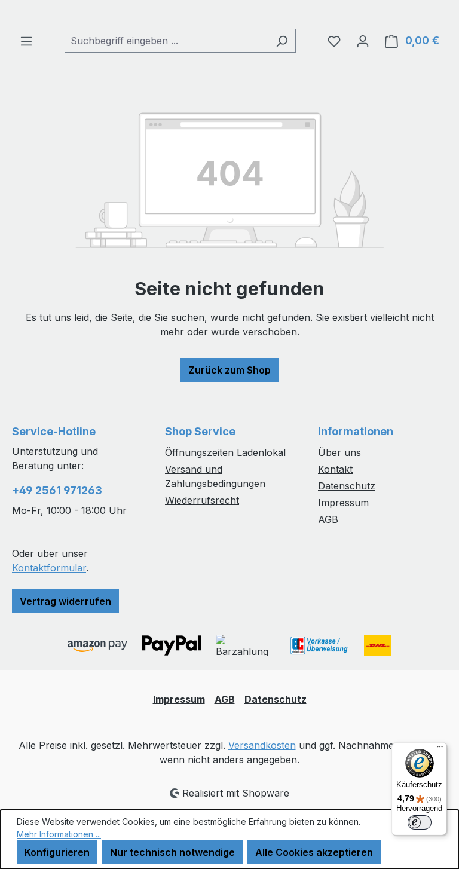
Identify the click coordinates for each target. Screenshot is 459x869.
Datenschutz (346, 486)
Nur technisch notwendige (172, 852)
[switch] (420, 822)
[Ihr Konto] (362, 41)
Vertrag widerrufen (65, 601)
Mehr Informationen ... (59, 834)
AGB (328, 519)
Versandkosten (262, 745)
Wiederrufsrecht (202, 500)
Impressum (343, 503)
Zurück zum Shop (229, 370)
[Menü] (26, 41)
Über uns (339, 452)
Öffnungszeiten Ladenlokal (225, 452)
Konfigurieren (57, 852)
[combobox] (166, 41)
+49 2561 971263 (57, 490)
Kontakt (335, 469)
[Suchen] (282, 41)
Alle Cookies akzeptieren (314, 852)
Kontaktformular (49, 568)
